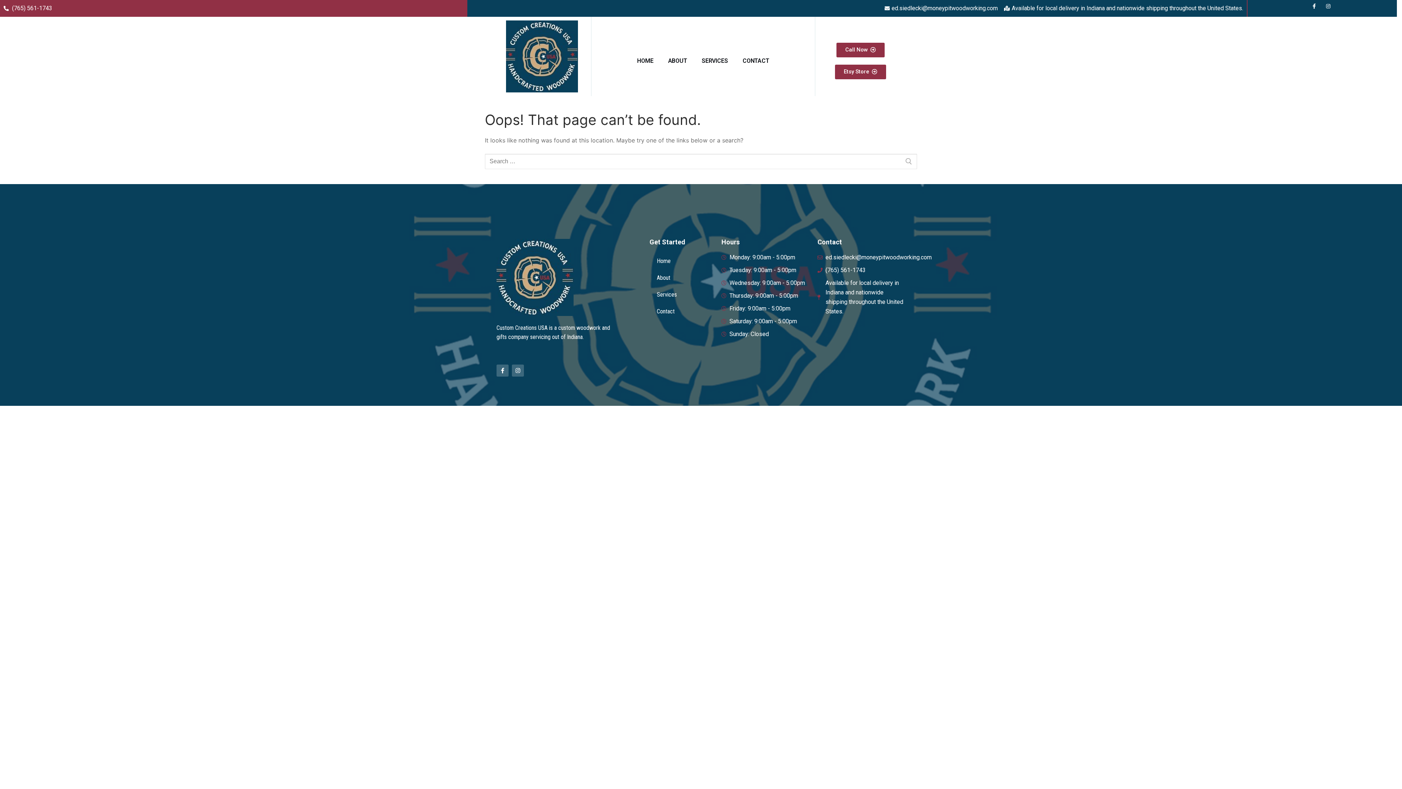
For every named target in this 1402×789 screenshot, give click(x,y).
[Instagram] (518, 371)
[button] (860, 50)
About (677, 60)
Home (645, 60)
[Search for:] (701, 161)
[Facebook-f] (503, 371)
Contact (756, 60)
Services (715, 60)
